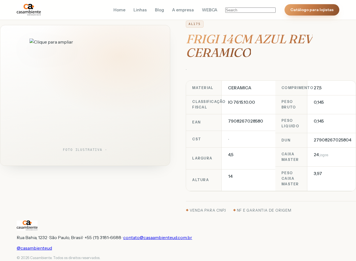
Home (119, 9)
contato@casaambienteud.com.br (157, 237)
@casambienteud (34, 248)
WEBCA (209, 9)
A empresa (183, 9)
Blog (159, 9)
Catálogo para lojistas (311, 9)
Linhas (140, 9)
